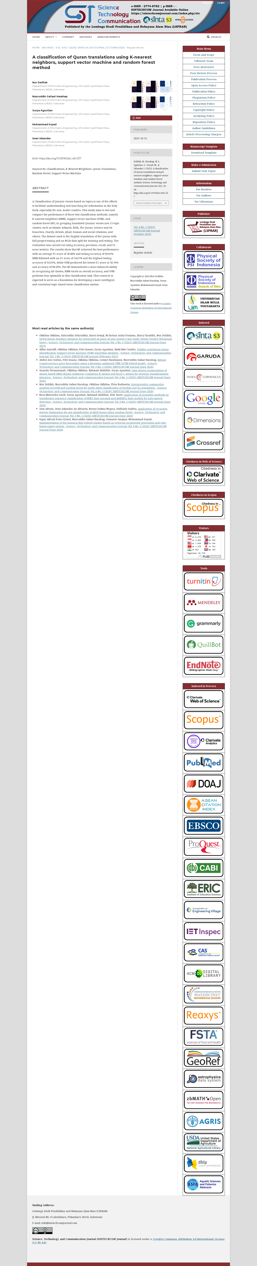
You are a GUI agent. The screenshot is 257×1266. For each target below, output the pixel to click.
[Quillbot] (204, 654)
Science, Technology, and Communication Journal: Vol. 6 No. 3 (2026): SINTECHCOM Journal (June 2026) (98, 365)
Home (36, 36)
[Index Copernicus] (204, 387)
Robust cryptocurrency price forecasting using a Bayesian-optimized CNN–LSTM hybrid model (102, 361)
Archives (85, 36)
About (50, 36)
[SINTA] (204, 345)
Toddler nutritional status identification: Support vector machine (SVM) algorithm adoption (104, 351)
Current (68, 36)
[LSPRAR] (204, 236)
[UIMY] (204, 311)
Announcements (108, 36)
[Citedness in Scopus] (204, 517)
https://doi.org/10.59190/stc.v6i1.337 (60, 158)
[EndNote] (204, 675)
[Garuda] (204, 366)
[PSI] (204, 269)
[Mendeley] (204, 611)
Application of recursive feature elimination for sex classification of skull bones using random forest (103, 410)
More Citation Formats (149, 203)
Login (221, 2)
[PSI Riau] (204, 290)
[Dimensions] (204, 429)
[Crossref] (204, 450)
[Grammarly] (204, 632)
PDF (138, 118)
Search (215, 36)
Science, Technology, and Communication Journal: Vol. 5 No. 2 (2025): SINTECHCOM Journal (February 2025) (105, 354)
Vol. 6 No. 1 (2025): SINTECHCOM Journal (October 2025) (90, 47)
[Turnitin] (204, 590)
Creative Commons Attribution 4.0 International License (151, 308)
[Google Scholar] (204, 408)
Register (207, 2)
